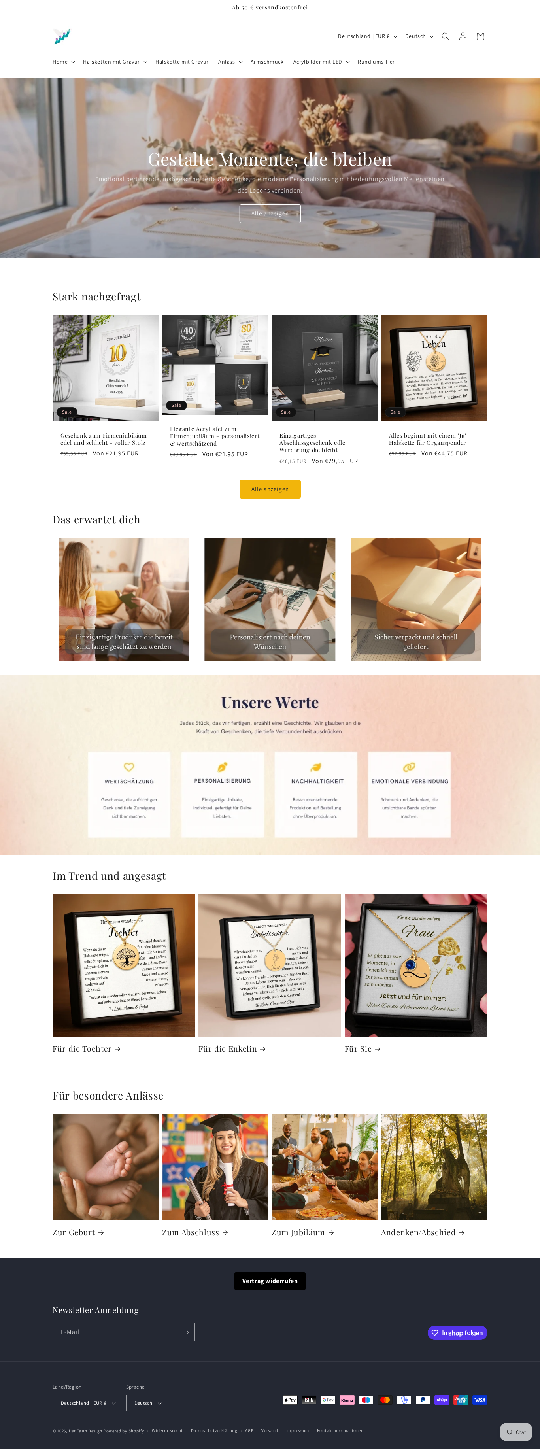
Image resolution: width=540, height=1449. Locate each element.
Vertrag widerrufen (270, 1281)
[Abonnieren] (185, 1332)
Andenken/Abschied (418, 1232)
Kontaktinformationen (340, 1430)
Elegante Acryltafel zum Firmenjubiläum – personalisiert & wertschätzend (214, 436)
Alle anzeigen (270, 213)
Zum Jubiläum (298, 1232)
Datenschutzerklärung (214, 1430)
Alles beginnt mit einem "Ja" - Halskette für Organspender (430, 439)
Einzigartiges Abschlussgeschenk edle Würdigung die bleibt (312, 442)
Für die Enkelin (227, 1049)
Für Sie (358, 1049)
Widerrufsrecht (167, 1430)
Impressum (297, 1430)
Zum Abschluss (190, 1232)
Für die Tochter (82, 1049)
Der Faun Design (86, 1431)
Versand (269, 1430)
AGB (249, 1430)
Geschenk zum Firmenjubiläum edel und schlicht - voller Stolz (103, 439)
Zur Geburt (74, 1232)
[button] (63, 61)
